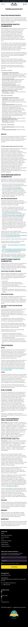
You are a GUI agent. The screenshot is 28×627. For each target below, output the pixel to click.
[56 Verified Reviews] (14, 619)
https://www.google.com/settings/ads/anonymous (14, 249)
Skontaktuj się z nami (6, 575)
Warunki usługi (4, 542)
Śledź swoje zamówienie (6, 535)
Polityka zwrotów (5, 544)
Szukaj (2, 533)
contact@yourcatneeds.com (8, 583)
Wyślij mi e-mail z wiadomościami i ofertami (11, 563)
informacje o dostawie (6, 540)
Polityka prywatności (5, 546)
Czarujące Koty (5, 602)
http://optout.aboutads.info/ (18, 256)
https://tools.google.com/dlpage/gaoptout (14, 215)
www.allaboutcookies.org (12, 486)
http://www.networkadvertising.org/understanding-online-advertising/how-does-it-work (14, 236)
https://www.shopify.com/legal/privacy (13, 188)
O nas (2, 539)
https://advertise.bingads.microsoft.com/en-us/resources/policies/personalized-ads (14, 251)
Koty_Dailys (5, 595)
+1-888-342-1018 (5, 584)
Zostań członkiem (5, 537)
